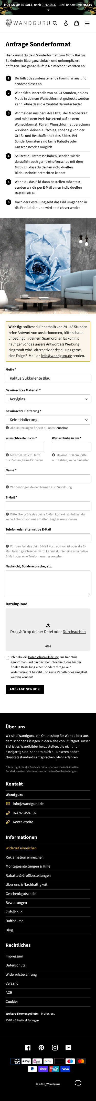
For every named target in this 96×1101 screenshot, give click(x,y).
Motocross (48, 1014)
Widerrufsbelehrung (21, 974)
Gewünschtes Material (23, 390)
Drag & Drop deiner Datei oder (48, 632)
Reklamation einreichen (25, 857)
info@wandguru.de (56, 356)
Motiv (11, 369)
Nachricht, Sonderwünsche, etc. (29, 566)
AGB (9, 992)
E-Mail (11, 497)
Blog (9, 930)
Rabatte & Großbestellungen (28, 875)
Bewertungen (16, 902)
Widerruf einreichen (21, 848)
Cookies (12, 1001)
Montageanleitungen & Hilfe (28, 866)
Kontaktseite (23, 822)
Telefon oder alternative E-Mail (28, 529)
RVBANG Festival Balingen (22, 1020)
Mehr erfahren (67, 757)
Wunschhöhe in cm (66, 438)
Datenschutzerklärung (43, 657)
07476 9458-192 (24, 813)
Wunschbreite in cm (21, 438)
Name (11, 470)
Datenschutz (15, 965)
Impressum (14, 956)
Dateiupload (16, 604)
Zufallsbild (14, 912)
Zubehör (62, 428)
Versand (12, 983)
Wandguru (53, 1084)
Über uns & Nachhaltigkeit (26, 884)
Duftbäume (14, 921)
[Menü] (87, 23)
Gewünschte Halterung (23, 411)
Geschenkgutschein (21, 893)
